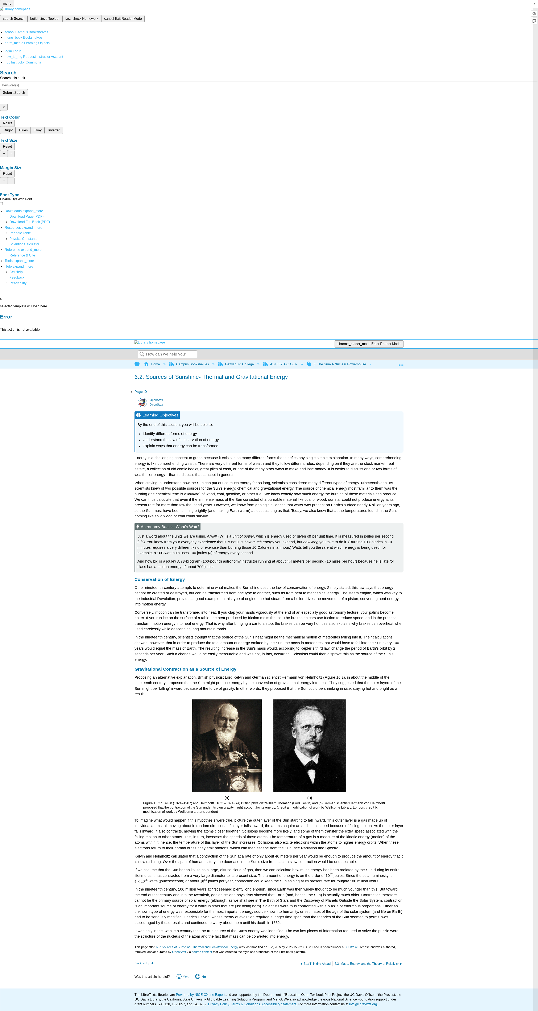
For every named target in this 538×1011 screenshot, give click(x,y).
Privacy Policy (218, 1004)
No (204, 977)
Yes (186, 977)
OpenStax (156, 400)
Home (155, 364)
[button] (16, 277)
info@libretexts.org (362, 1004)
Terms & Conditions (245, 1004)
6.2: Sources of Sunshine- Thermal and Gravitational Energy (197, 947)
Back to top (142, 963)
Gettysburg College (239, 364)
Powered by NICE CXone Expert (200, 994)
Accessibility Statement (278, 1004)
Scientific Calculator (24, 244)
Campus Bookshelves (192, 364)
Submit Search (14, 92)
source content (202, 952)
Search (142, 354)
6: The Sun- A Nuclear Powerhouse (340, 364)
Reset (7, 123)
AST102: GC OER (283, 364)
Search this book (12, 78)
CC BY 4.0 (351, 947)
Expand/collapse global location (401, 363)
